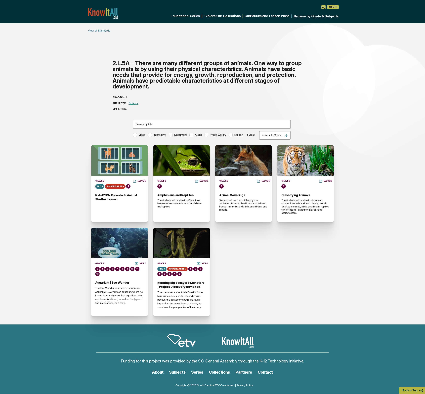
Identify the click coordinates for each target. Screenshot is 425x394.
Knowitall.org (103, 13)
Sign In (333, 7)
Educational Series (185, 16)
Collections (219, 372)
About (158, 372)
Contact (265, 372)
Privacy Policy (244, 385)
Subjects (177, 372)
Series (197, 372)
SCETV (183, 341)
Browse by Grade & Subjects (316, 16)
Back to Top (409, 390)
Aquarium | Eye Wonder (112, 282)
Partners (244, 372)
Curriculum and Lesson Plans (267, 16)
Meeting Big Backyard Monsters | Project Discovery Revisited (181, 284)
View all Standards (99, 30)
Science (133, 103)
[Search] (323, 7)
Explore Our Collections (222, 16)
